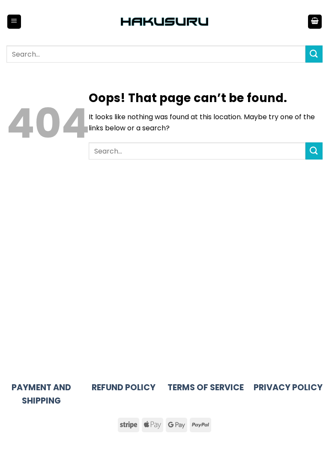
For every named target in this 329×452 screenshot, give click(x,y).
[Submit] (314, 53)
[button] (14, 22)
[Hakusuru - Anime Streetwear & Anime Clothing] (165, 22)
